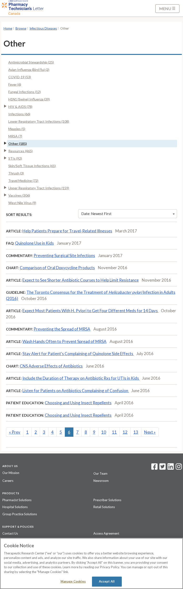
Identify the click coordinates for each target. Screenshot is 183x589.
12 (125, 432)
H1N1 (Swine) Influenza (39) (29, 99)
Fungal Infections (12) (24, 92)
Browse (20, 28)
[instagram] (179, 468)
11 (114, 432)
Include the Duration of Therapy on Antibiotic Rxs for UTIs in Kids (81, 378)
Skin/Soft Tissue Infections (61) (32, 166)
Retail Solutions (104, 507)
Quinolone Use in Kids (34, 243)
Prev (14, 432)
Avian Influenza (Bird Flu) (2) (28, 70)
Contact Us (10, 533)
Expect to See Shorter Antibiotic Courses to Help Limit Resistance (80, 280)
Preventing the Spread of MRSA (62, 328)
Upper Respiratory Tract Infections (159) (38, 188)
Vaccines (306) (19, 195)
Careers (7, 481)
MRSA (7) (15, 136)
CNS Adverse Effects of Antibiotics (51, 365)
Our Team (100, 473)
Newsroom (101, 481)
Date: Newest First (96, 213)
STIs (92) (15, 158)
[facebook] (154, 468)
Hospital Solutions (15, 507)
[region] (91, 563)
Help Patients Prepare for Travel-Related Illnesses (67, 230)
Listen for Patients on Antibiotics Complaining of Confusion (75, 390)
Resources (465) (20, 151)
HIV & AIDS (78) (20, 107)
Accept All (107, 581)
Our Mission (10, 473)
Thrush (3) (16, 173)
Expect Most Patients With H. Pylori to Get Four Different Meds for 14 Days (90, 310)
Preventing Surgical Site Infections (64, 255)
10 (103, 432)
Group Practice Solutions (19, 514)
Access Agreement (106, 533)
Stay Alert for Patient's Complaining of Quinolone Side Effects (78, 353)
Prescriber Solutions (107, 500)
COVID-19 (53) (19, 77)
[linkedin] (170, 468)
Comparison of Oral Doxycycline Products (57, 267)
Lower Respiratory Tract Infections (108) (38, 121)
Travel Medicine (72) (23, 181)
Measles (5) (16, 129)
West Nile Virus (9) (22, 203)
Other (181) (17, 144)
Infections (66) (19, 114)
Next (150, 432)
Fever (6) (14, 84)
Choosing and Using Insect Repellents (78, 402)
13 (135, 432)
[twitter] (162, 468)
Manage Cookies (73, 581)
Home (8, 28)
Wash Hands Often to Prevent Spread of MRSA (64, 341)
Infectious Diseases (43, 28)
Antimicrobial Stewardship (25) (31, 62)
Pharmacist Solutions (16, 500)
